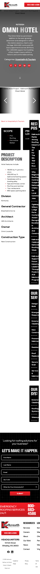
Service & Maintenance (34, 373)
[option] (20, 100)
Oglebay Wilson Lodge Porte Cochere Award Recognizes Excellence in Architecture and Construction (34, 219)
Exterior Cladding (34, 322)
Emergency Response (34, 313)
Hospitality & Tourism (25, 59)
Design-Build (34, 305)
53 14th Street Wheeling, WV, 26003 (10, 544)
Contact (26, 549)
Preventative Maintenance (34, 339)
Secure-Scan (34, 363)
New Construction (34, 331)
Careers (26, 532)
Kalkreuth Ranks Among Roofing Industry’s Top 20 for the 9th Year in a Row (34, 150)
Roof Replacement (34, 354)
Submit (20, 493)
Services (26, 528)
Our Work (27, 540)
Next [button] (34, 100)
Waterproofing (34, 417)
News (25, 545)
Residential (34, 347)
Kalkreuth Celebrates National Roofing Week (34, 244)
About (25, 536)
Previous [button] (5, 100)
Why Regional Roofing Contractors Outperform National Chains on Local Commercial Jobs (34, 185)
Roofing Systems (34, 409)
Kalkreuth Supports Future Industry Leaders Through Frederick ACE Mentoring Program (34, 268)
